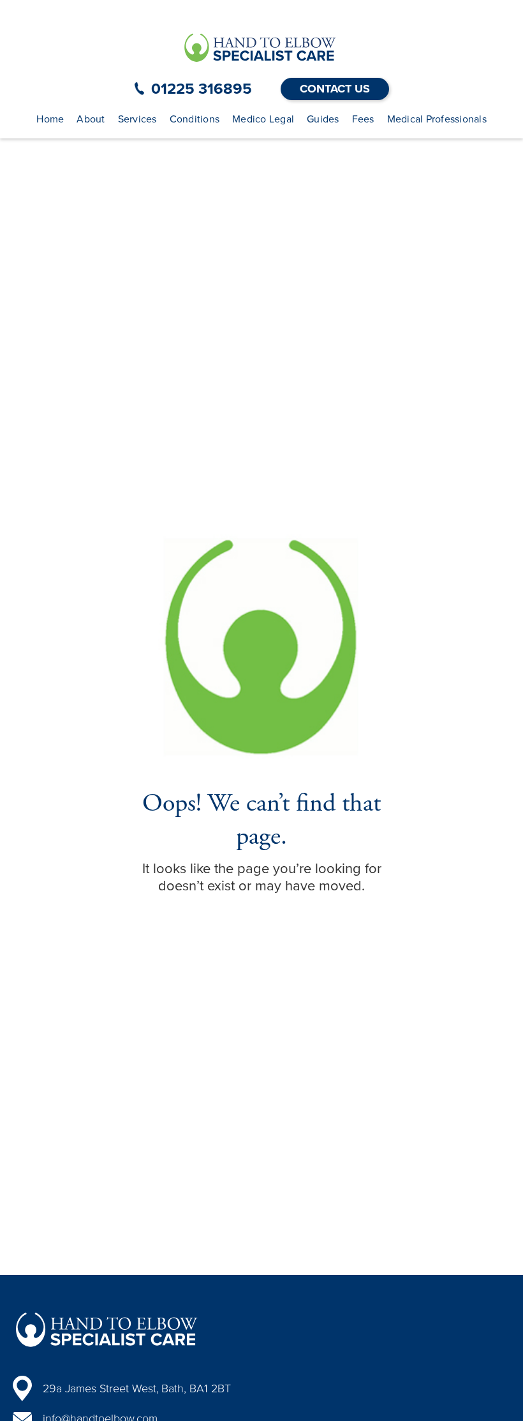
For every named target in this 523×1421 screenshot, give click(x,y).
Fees (363, 119)
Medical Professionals (437, 119)
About (91, 119)
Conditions (195, 119)
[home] (261, 47)
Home (50, 119)
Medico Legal (263, 119)
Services (137, 119)
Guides (323, 119)
